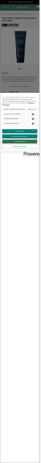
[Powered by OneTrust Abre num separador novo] (31, 152)
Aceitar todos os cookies (19, 136)
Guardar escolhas (20, 141)
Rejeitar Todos (20, 131)
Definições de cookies (19, 146)
